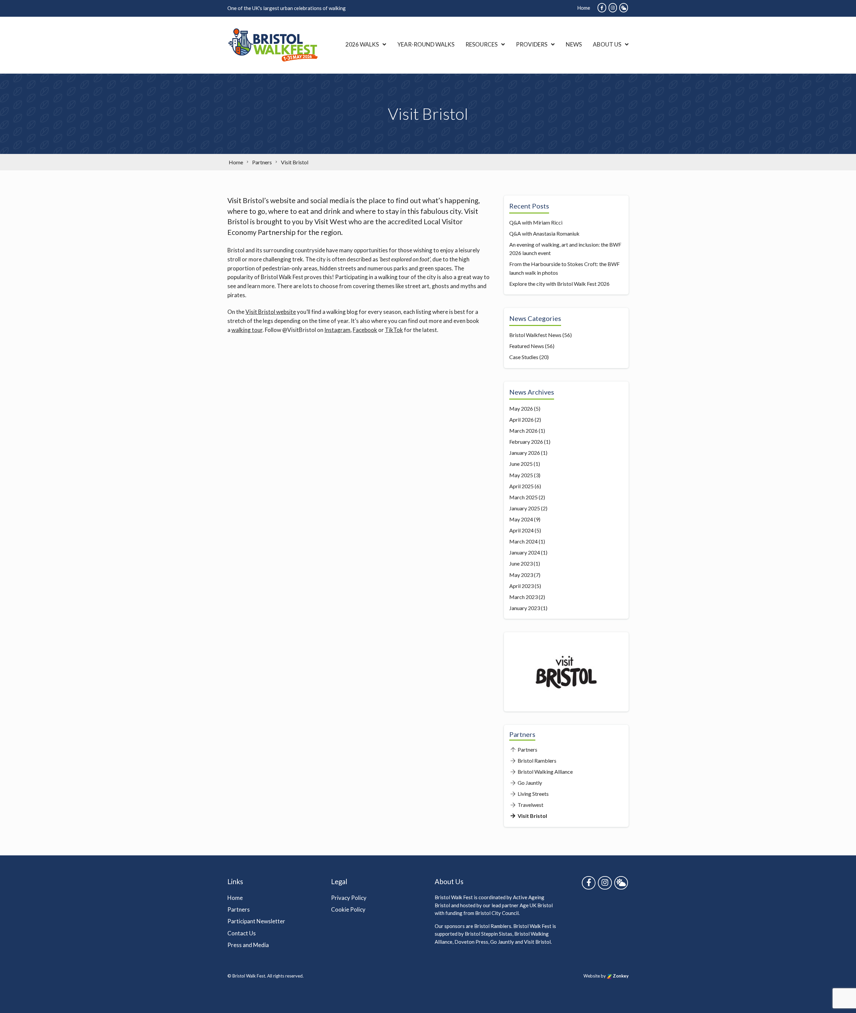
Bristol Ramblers (536, 760)
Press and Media (248, 944)
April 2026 (521, 419)
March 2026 (523, 430)
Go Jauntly (529, 782)
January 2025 (524, 508)
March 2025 (523, 497)
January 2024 (524, 552)
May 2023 (521, 575)
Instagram (337, 329)
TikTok (394, 329)
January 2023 (524, 608)
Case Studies (523, 357)
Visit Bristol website (270, 311)
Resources (481, 44)
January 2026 (524, 452)
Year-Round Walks (425, 44)
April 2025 (521, 486)
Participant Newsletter (256, 921)
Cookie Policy (348, 909)
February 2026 (526, 441)
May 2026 (521, 408)
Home (583, 8)
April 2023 (521, 586)
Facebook (365, 329)
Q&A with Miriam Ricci (535, 222)
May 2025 (521, 475)
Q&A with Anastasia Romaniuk (544, 233)
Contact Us (241, 933)
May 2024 (521, 519)
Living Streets (533, 793)
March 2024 (523, 541)
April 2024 (521, 530)
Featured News (526, 346)
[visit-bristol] (566, 642)
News (574, 44)
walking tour (246, 329)
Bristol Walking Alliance (545, 771)
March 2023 (523, 597)
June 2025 (521, 463)
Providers (531, 44)
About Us (607, 44)
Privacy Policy (348, 897)
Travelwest (530, 804)
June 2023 (521, 563)
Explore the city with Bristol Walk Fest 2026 (559, 283)
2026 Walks (362, 44)
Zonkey (620, 976)
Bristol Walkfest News (535, 335)
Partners (527, 749)
